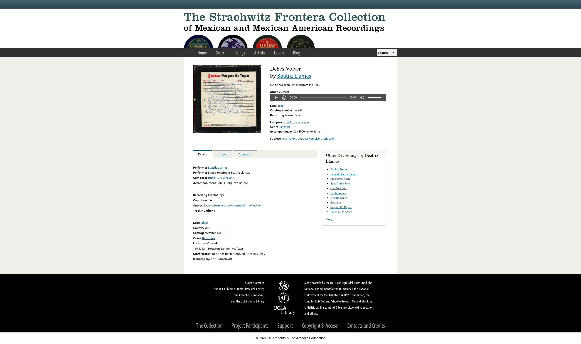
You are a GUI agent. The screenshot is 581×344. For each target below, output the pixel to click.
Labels (279, 52)
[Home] (290, 22)
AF (284, 298)
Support (285, 325)
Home (202, 52)
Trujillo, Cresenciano (296, 122)
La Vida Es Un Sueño (343, 174)
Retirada (335, 202)
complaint (315, 138)
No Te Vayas (338, 193)
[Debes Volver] (227, 132)
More (329, 219)
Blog (296, 52)
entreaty (303, 138)
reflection (329, 138)
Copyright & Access (320, 325)
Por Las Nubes (339, 169)
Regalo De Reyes (341, 207)
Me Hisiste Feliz (340, 179)
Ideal (281, 105)
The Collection (209, 325)
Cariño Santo (338, 188)
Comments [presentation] (245, 154)
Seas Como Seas (340, 183)
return (292, 138)
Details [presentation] (202, 154)
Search (221, 52)
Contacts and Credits (366, 325)
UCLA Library (284, 310)
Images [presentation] (222, 154)
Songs (240, 52)
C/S (284, 285)
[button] (276, 97)
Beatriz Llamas (294, 75)
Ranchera (284, 126)
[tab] (203, 154)
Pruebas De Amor (341, 212)
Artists (259, 52)
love (285, 138)
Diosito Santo (338, 198)
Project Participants (249, 325)
